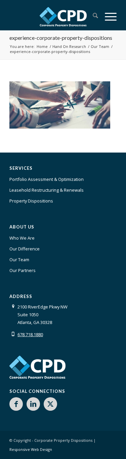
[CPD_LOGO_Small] (63, 16)
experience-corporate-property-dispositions (60, 37)
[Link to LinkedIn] (33, 404)
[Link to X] (50, 404)
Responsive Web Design (30, 449)
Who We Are (22, 238)
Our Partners (22, 270)
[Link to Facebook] (16, 404)
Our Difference (24, 249)
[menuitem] (92, 16)
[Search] (92, 16)
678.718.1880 (30, 334)
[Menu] (107, 16)
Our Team (19, 259)
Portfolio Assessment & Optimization (46, 179)
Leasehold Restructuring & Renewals (46, 190)
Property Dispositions (31, 201)
